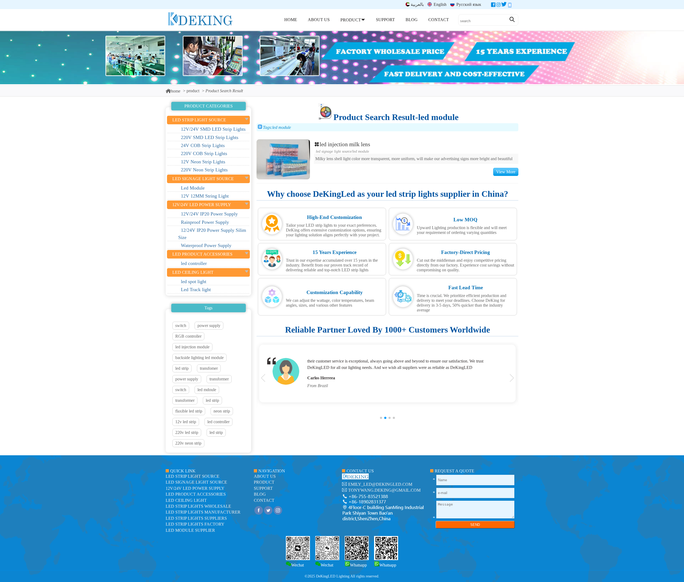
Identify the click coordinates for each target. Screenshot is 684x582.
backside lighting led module (199, 357)
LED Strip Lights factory (195, 524)
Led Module (360, 151)
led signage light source (333, 151)
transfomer (209, 368)
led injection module (192, 347)
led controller (218, 421)
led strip (182, 368)
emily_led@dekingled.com (380, 484)
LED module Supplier (190, 530)
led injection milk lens (345, 144)
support (263, 488)
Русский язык (468, 4)
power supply (208, 325)
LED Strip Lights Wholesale (198, 506)
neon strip (221, 411)
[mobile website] (510, 5)
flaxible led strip (188, 411)
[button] (381, 418)
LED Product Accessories (196, 494)
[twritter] (504, 5)
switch (180, 325)
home (175, 91)
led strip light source (192, 476)
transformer (219, 379)
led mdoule (206, 389)
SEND (475, 525)
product (192, 90)
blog (260, 494)
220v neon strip (188, 443)
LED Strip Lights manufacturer (203, 512)
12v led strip (185, 421)
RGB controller (188, 336)
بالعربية (417, 4)
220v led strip (186, 432)
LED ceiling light (186, 500)
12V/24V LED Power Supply (195, 488)
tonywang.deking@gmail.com (384, 490)
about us (265, 476)
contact (264, 500)
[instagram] (498, 5)
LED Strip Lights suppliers (196, 518)
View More (505, 171)
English (439, 4)
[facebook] (493, 5)
